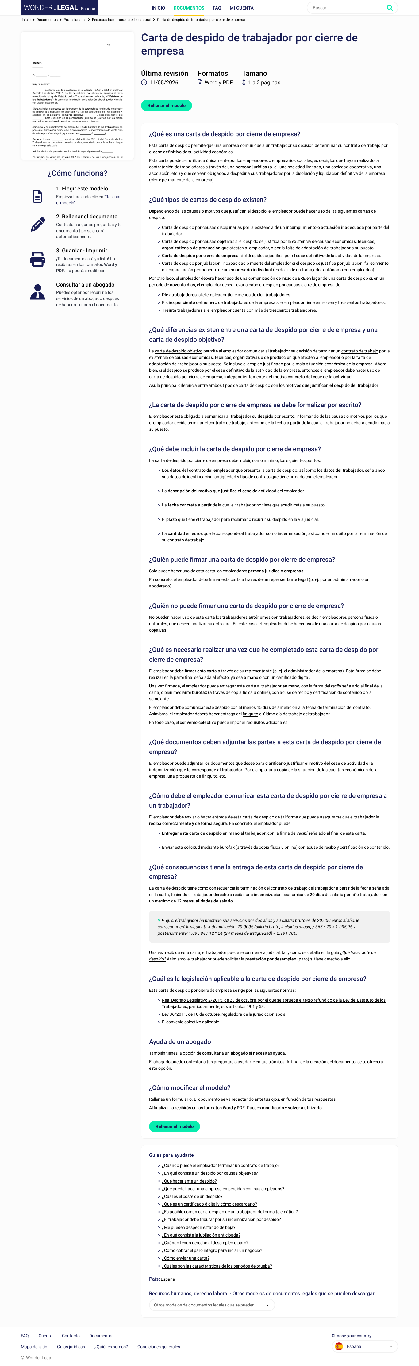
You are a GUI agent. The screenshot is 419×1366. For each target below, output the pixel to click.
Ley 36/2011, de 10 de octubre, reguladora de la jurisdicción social (224, 1014)
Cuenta (45, 1335)
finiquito (338, 533)
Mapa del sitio (34, 1346)
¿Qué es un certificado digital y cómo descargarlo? (209, 1204)
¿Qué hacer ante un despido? (189, 1181)
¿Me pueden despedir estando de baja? (199, 1227)
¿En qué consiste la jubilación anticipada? (201, 1235)
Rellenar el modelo (167, 105)
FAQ (217, 8)
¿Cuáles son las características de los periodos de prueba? (217, 1266)
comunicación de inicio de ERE (277, 278)
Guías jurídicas (71, 1346)
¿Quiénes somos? (111, 1346)
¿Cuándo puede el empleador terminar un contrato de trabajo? (221, 1165)
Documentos (189, 8)
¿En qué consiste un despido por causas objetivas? (210, 1173)
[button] (268, 1305)
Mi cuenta (242, 8)
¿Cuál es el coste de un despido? (192, 1196)
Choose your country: (352, 1335)
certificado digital (292, 677)
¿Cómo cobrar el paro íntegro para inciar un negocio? (212, 1250)
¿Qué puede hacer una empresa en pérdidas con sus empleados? (223, 1188)
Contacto (71, 1335)
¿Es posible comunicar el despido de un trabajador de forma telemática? (230, 1211)
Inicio (158, 8)
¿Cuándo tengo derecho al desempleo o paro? (205, 1242)
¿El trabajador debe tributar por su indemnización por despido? (221, 1219)
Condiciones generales (158, 1346)
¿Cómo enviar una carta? (186, 1258)
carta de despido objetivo (178, 350)
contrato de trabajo (362, 145)
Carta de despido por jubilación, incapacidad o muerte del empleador (226, 263)
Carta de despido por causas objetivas (198, 241)
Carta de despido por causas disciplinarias (202, 227)
